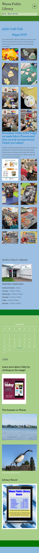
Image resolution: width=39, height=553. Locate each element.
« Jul (3, 352)
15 (34, 339)
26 (19, 346)
